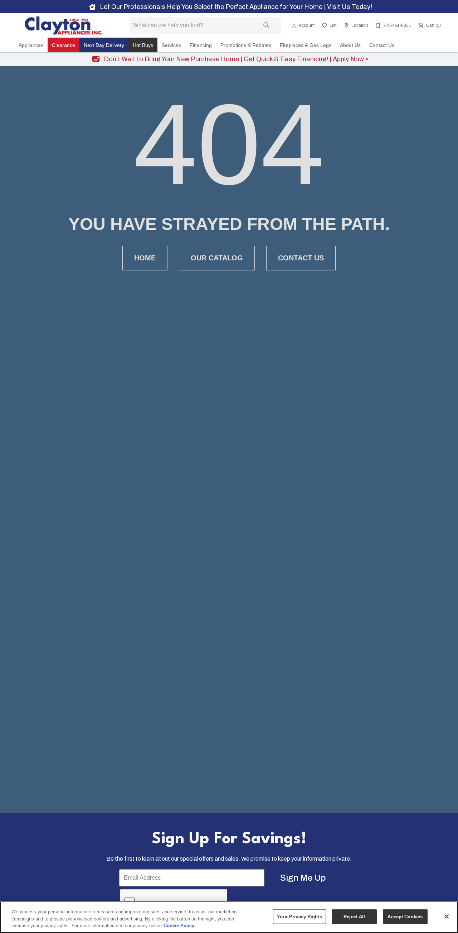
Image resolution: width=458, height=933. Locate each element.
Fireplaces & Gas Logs (305, 45)
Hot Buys (143, 45)
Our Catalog (217, 258)
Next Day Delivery (104, 45)
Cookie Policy (179, 925)
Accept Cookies (405, 916)
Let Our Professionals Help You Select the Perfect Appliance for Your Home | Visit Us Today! (235, 6)
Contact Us (381, 45)
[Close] (446, 916)
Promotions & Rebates (245, 45)
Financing (201, 45)
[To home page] (63, 25)
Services (171, 45)
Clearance (63, 45)
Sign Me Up (303, 877)
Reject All (354, 916)
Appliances (31, 45)
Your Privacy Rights (299, 916)
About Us (350, 45)
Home (145, 258)
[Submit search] (266, 25)
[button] (293, 25)
